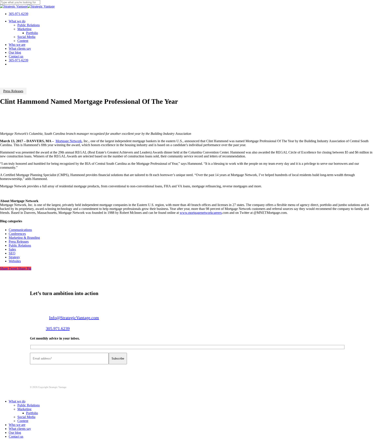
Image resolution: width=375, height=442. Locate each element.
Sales (12, 249)
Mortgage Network (69, 141)
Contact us (16, 436)
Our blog (15, 432)
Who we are (17, 425)
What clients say (20, 428)
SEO (12, 253)
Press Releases (13, 91)
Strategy (14, 257)
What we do (17, 401)
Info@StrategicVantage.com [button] (74, 317)
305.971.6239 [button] (58, 328)
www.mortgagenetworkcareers (201, 212)
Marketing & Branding (24, 237)
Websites (15, 261)
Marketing (24, 409)
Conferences (17, 234)
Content (22, 421)
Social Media (26, 417)
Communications (20, 230)
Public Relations (20, 245)
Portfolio (32, 413)
